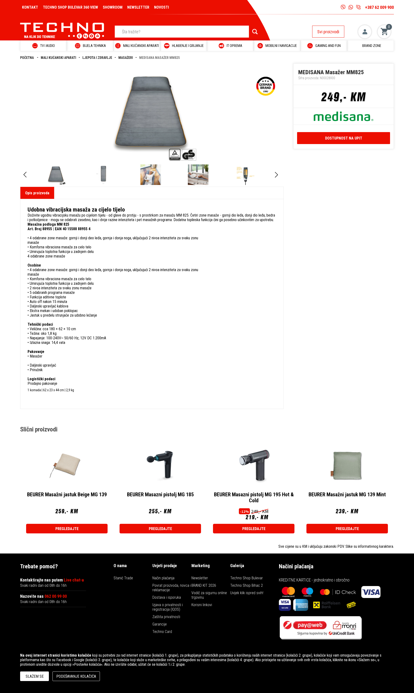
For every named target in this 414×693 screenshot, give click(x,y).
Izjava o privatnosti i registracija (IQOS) (167, 607)
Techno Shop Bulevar (246, 578)
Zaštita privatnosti (166, 617)
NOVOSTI (161, 7)
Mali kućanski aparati (58, 58)
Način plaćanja (163, 578)
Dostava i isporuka (166, 597)
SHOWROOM (112, 7)
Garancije (159, 624)
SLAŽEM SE (35, 676)
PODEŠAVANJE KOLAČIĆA (76, 676)
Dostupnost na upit (343, 138)
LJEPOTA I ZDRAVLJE (97, 58)
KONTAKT (30, 7)
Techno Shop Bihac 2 (246, 585)
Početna (27, 58)
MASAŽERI (125, 58)
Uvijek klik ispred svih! (246, 593)
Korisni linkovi (201, 605)
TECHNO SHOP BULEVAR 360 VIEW (70, 7)
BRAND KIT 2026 (203, 585)
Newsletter (199, 578)
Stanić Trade (123, 578)
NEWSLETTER (138, 7)
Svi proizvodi (328, 31)
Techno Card (162, 631)
